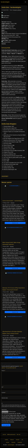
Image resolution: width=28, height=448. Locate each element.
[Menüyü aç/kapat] (25, 2)
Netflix (6, 439)
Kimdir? (12, 202)
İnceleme (20, 442)
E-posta (4, 392)
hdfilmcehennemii (11, 434)
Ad (3, 387)
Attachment (4, 409)
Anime (7, 442)
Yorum (3, 370)
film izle (18, 434)
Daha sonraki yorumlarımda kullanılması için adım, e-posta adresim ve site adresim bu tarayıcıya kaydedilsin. (14, 405)
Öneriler (13, 442)
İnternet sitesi (5, 398)
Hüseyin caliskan (17, 10)
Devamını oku (15, 223)
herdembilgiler (5, 2)
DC (22, 439)
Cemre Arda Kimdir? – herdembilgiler (12, 200)
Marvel (12, 439)
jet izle (4, 434)
